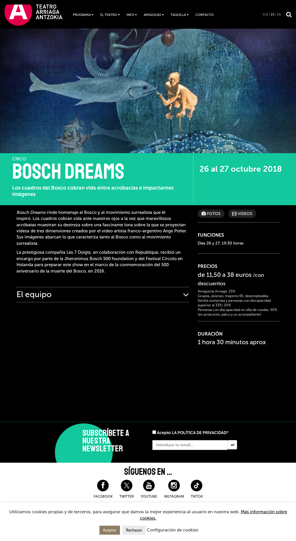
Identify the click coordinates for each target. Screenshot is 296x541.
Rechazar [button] (134, 530)
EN (279, 14)
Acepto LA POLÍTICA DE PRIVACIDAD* (192, 432)
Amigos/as (152, 15)
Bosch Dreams (68, 171)
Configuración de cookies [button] (172, 530)
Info (130, 15)
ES (272, 14)
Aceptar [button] (109, 530)
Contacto (204, 15)
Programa (82, 15)
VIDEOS (244, 213)
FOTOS (213, 213)
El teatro (108, 15)
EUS (265, 14)
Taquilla (178, 15)
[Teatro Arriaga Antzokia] (33, 14)
